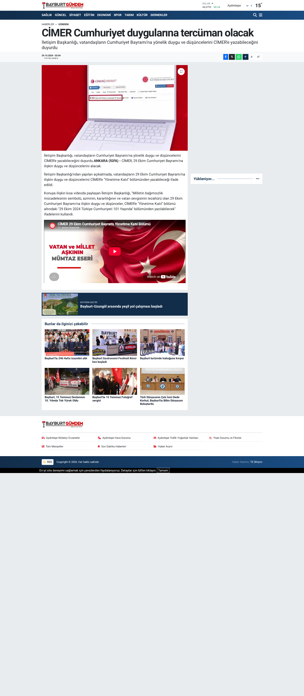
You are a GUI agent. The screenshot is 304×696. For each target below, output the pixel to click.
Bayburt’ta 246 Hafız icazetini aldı (66, 358)
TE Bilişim (256, 462)
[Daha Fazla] (245, 57)
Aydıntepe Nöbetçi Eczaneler (63, 437)
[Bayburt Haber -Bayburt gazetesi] (63, 5)
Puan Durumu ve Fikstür (227, 437)
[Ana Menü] (260, 15)
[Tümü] (257, 178)
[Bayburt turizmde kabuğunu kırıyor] (162, 342)
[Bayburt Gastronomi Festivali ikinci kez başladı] (114, 342)
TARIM (129, 15)
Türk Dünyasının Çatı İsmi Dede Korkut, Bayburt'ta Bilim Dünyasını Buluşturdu (161, 400)
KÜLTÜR (142, 15)
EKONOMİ (104, 15)
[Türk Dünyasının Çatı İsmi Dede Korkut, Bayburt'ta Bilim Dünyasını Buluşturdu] (162, 381)
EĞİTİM (89, 15)
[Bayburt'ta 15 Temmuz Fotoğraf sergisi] (114, 381)
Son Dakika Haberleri (113, 446)
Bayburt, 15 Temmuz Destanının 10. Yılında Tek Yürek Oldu (65, 398)
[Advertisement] (226, 118)
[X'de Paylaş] (232, 57)
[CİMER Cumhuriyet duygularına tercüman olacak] (115, 108)
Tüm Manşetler (54, 446)
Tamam (163, 470)
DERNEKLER (159, 15)
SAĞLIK (47, 15)
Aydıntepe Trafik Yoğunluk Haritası (178, 437)
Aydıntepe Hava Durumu (116, 437)
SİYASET (75, 15)
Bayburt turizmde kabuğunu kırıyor (162, 358)
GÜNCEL (60, 15)
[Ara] (255, 15)
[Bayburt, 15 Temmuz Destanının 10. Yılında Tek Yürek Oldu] (67, 381)
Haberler (48, 24)
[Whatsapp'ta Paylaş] (239, 57)
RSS (49, 462)
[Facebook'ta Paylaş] (225, 57)
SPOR (118, 15)
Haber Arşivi (165, 446)
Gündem (63, 24)
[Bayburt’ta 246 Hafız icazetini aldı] (67, 342)
